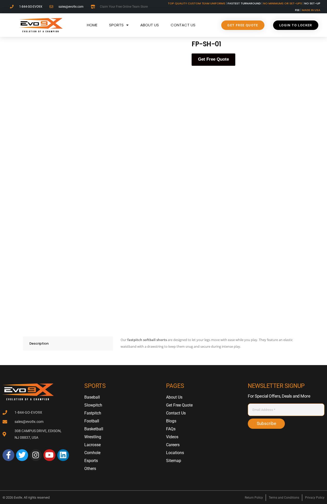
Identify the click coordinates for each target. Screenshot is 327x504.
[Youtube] (49, 455)
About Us (149, 25)
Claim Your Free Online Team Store (124, 6)
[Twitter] (22, 455)
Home (92, 25)
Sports (116, 25)
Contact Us (183, 25)
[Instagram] (36, 455)
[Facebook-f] (8, 455)
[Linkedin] (63, 455)
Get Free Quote (213, 59)
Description (39, 343)
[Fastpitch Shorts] (117, 108)
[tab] (68, 343)
